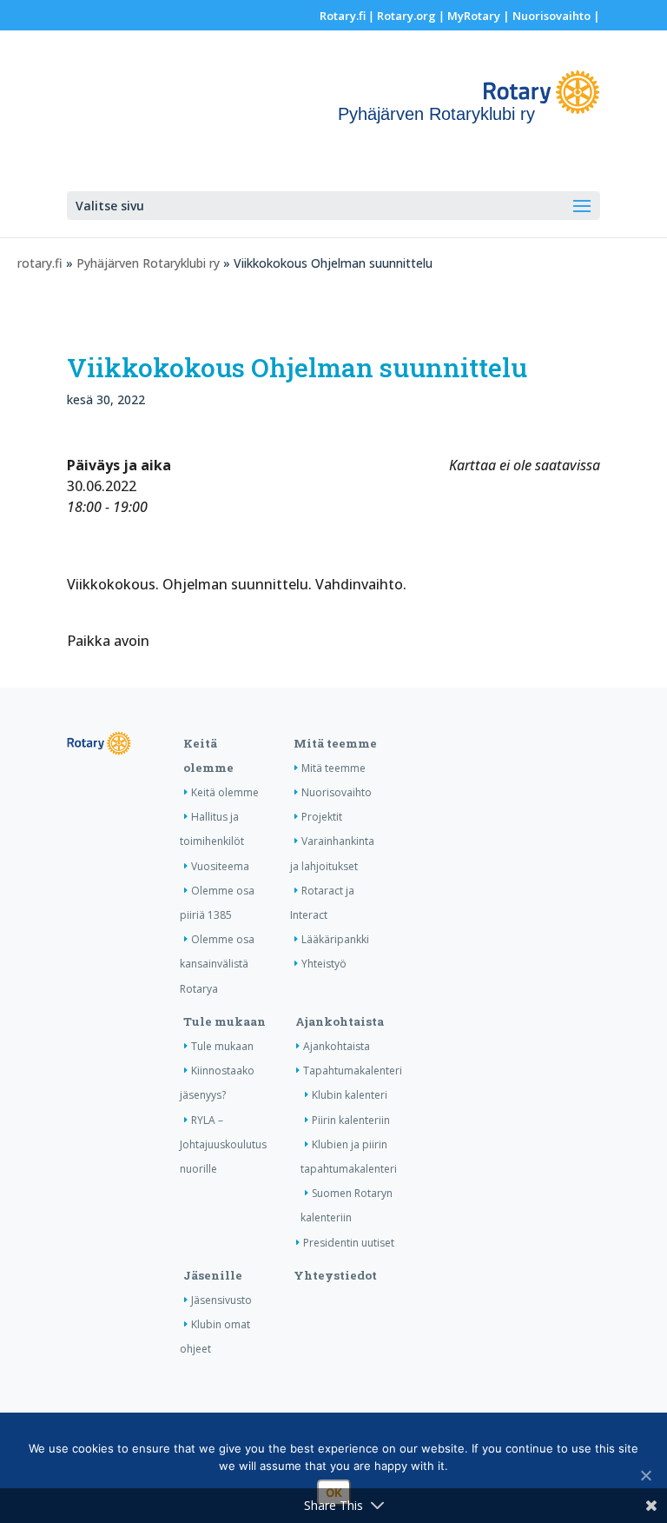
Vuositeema (220, 866)
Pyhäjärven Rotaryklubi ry (148, 263)
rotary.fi (40, 263)
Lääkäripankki (335, 939)
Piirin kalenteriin (351, 1120)
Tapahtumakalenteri (352, 1070)
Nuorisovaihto (551, 15)
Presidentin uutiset (348, 1242)
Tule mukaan (224, 1021)
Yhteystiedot (335, 1275)
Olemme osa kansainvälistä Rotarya (217, 963)
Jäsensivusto (221, 1300)
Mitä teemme (335, 743)
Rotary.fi (343, 15)
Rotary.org (406, 15)
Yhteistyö (324, 963)
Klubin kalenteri (349, 1094)
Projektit (321, 816)
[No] (645, 1475)
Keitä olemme (225, 792)
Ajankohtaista (339, 1021)
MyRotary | (479, 15)
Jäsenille (212, 1275)
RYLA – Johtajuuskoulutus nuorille (223, 1144)
